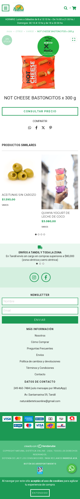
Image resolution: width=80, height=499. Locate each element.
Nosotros (40, 335)
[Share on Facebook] (36, 127)
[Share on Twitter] (43, 127)
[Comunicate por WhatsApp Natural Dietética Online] (71, 468)
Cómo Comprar (40, 342)
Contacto (40, 374)
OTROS (18, 31)
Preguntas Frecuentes (40, 348)
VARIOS (29, 31)
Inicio (9, 31)
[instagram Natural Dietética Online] (34, 277)
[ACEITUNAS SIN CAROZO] (20, 173)
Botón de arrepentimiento (40, 464)
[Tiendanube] (40, 447)
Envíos (40, 354)
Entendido (40, 493)
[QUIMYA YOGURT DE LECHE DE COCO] (59, 182)
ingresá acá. (70, 458)
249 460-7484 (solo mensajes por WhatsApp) (40, 388)
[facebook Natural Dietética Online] (46, 277)
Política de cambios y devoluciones (40, 361)
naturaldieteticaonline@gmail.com (40, 401)
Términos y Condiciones (40, 367)
